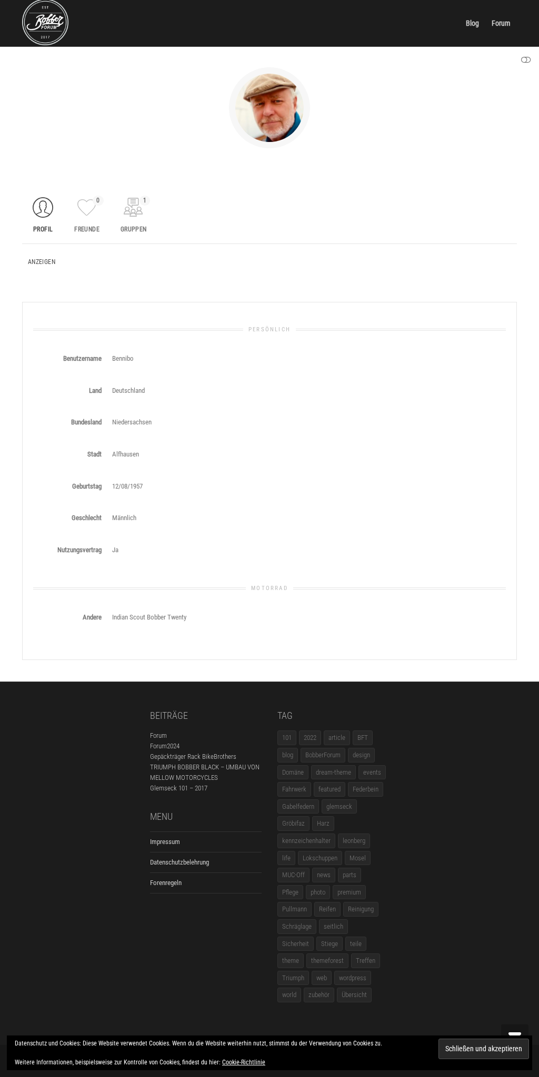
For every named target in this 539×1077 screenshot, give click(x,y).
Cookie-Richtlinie (243, 1062)
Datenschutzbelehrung (179, 862)
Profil (43, 229)
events (372, 772)
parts (349, 875)
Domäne (293, 772)
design (361, 755)
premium (349, 892)
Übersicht (354, 995)
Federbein (365, 789)
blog (287, 755)
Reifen (327, 909)
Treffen (365, 960)
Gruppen (134, 215)
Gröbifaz (293, 823)
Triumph (293, 978)
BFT (362, 737)
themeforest (327, 960)
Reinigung (361, 909)
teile (356, 944)
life (286, 858)
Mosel (358, 858)
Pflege (290, 892)
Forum (501, 23)
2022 (310, 737)
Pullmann (294, 909)
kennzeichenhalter (306, 841)
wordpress (352, 978)
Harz (323, 823)
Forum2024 (164, 746)
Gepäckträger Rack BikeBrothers (193, 756)
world (289, 995)
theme (290, 960)
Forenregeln (166, 883)
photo (318, 892)
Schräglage (297, 926)
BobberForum (323, 755)
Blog (472, 23)
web (321, 978)
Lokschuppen (320, 858)
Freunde (86, 215)
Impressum (165, 842)
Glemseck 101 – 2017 (178, 788)
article (336, 737)
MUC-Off (293, 875)
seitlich (333, 926)
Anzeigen (41, 262)
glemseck (339, 806)
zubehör (319, 995)
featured (329, 789)
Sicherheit (295, 944)
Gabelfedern (298, 806)
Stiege (329, 944)
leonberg (354, 841)
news (324, 875)
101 (287, 737)
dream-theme (333, 772)
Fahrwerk (294, 789)
